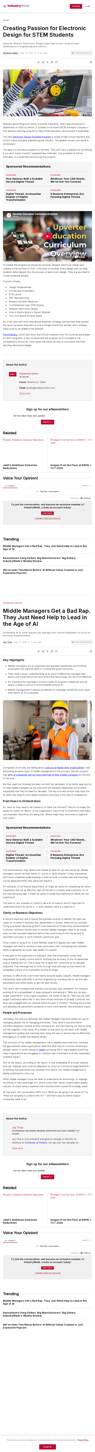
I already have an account (47, 518)
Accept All (47, 1447)
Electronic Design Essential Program (32, 137)
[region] (47, 492)
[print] (91, 62)
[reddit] (52, 62)
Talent (6, 20)
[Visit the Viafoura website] (85, 498)
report (42, 1049)
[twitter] (47, 62)
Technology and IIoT (12, 603)
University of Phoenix (36, 1142)
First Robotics (10, 334)
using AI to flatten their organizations (64, 767)
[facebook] (38, 62)
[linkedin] (43, 62)
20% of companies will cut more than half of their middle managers (43, 775)
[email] (56, 62)
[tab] (10, 486)
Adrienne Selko (10, 53)
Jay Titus (7, 642)
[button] (5, 6)
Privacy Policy (82, 1440)
